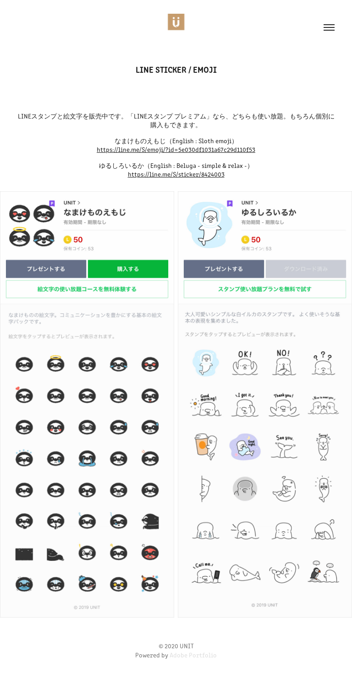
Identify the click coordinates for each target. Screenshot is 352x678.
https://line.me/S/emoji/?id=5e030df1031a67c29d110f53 (176, 149)
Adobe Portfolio (193, 655)
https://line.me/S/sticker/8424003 (176, 174)
